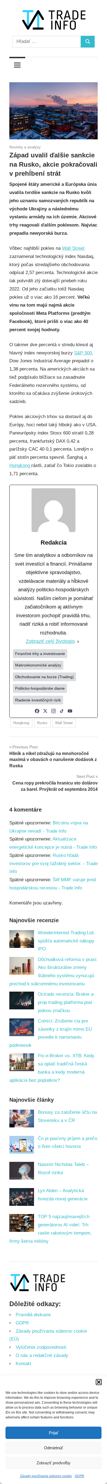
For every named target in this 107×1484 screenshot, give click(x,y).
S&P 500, (83, 352)
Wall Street (73, 248)
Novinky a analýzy (25, 147)
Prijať (53, 1432)
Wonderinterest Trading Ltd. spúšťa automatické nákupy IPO (66, 941)
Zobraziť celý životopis (50, 641)
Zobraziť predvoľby (53, 1463)
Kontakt (23, 1363)
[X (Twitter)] (45, 711)
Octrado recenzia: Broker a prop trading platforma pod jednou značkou (66, 1002)
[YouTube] (70, 711)
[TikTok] (61, 711)
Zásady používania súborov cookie (46, 1476)
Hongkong (20, 465)
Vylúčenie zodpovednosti (41, 1347)
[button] (99, 1382)
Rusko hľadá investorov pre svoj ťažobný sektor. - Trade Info (53, 863)
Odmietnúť (53, 1447)
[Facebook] (37, 711)
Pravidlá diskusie (33, 1314)
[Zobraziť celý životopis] (78, 641)
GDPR (79, 1476)
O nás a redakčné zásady (42, 1355)
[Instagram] (53, 711)
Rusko (42, 723)
